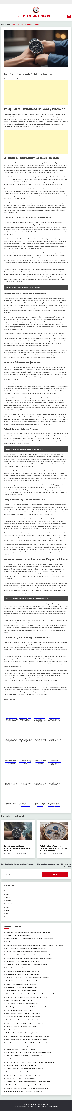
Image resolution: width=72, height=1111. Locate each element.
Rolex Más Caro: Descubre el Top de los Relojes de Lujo (23, 1075)
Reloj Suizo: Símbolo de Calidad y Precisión (19, 1000)
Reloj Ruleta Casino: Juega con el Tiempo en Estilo (21, 1030)
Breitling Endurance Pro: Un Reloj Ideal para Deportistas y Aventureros (28, 1088)
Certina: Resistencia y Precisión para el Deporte (21, 1065)
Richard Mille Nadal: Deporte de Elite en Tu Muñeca (22, 987)
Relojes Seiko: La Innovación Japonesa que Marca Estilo (23, 968)
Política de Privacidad (8, 2)
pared (7, 910)
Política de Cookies (31, 2)
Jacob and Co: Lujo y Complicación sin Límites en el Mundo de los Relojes (28, 1052)
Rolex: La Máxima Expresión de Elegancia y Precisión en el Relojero (27, 1039)
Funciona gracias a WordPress (24, 1106)
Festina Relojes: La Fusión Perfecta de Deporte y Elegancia (24, 1069)
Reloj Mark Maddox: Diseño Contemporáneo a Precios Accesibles (26, 1085)
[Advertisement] (36, 92)
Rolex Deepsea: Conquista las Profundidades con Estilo (23, 1013)
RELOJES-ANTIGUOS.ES (36, 16)
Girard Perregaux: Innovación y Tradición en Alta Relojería (24, 1091)
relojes (8, 917)
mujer (7, 907)
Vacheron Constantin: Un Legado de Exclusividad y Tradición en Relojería (29, 958)
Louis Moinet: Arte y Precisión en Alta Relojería (20, 1078)
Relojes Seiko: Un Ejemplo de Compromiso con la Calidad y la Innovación (28, 932)
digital (8, 897)
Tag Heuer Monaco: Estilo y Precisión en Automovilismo (23, 1016)
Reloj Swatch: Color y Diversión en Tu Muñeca (20, 1049)
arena (7, 891)
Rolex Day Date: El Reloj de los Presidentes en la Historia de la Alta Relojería (30, 1062)
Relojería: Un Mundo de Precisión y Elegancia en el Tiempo (24, 1059)
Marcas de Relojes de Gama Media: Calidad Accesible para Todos (26, 997)
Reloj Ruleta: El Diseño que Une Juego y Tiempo (21, 942)
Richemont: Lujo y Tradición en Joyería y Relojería (21, 991)
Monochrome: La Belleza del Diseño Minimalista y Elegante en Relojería (28, 955)
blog (5, 71)
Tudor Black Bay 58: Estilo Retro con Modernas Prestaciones (25, 1023)
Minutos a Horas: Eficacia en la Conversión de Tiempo (23, 961)
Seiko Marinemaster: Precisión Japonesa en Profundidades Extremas (27, 1036)
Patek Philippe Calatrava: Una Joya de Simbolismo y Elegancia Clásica (28, 1007)
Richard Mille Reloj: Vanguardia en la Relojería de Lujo (22, 974)
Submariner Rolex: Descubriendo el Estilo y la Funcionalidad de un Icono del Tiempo (32, 994)
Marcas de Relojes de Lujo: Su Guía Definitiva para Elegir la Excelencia (27, 978)
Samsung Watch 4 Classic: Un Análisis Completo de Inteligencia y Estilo (28, 1082)
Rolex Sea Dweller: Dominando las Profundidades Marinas (24, 1020)
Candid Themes (53, 1106)
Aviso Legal (20, 2)
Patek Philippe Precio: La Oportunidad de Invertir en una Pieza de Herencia (54, 848)
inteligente (9, 904)
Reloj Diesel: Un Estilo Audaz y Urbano (18, 935)
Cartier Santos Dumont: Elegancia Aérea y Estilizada (22, 1026)
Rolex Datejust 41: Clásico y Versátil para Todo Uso (22, 1004)
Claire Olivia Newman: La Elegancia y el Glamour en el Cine (24, 1056)
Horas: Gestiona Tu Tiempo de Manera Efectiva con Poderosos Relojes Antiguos (31, 1043)
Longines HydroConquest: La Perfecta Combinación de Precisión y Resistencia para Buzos (34, 945)
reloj (7, 913)
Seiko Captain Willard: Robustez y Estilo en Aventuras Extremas (17, 848)
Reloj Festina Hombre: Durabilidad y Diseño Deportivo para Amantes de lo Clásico (31, 1046)
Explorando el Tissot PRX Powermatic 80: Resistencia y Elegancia (26, 965)
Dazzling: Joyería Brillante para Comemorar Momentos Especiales (26, 951)
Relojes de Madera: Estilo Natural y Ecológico (20, 1010)
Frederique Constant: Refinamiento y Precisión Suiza (22, 971)
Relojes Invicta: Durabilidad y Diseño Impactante (21, 984)
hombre (8, 900)
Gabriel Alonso (22, 78)
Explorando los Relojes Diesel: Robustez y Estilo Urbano (23, 1033)
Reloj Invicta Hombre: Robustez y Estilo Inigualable (21, 981)
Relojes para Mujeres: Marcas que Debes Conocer (21, 1072)
